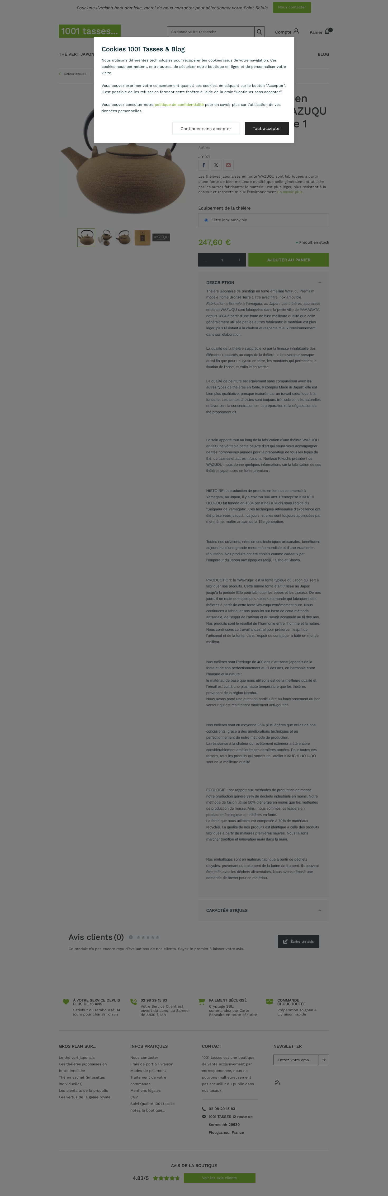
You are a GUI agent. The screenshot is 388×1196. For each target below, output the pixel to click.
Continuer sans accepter (206, 128)
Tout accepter (267, 128)
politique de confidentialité (179, 105)
